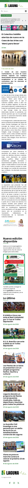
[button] (25, 11)
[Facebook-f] (10, 483)
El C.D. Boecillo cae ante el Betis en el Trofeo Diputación (13, 343)
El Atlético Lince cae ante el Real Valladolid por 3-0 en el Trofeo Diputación (13, 318)
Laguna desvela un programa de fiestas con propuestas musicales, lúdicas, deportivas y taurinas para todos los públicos (13, 399)
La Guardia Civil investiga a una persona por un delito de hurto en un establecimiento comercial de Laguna (12, 429)
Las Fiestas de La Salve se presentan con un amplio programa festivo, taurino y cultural (13, 369)
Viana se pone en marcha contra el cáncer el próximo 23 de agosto (14, 457)
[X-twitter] (18, 483)
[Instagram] (14, 483)
